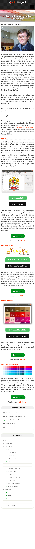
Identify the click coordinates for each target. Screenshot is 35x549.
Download (12, 455)
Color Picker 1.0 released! (12, 420)
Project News (9, 443)
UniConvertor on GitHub (18, 266)
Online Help (12, 480)
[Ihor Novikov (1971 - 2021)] (17, 38)
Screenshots (12, 452)
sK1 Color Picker (7, 300)
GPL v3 (22, 241)
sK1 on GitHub (19, 204)
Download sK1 (19, 198)
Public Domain (22, 402)
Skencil (9, 502)
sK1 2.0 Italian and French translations (15, 416)
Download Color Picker (19, 330)
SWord (9, 492)
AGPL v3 (22, 296)
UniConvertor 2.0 (7, 245)
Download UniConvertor (18, 260)
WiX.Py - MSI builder (13, 486)
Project (19, 2)
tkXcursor (10, 499)
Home (6, 440)
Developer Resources (14, 458)
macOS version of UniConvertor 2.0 (15, 427)
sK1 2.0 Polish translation (12, 413)
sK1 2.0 (3, 138)
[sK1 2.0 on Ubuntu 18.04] (17, 181)
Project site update (11, 423)
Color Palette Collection (9, 364)
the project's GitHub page (24, 127)
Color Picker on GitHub (18, 336)
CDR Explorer (11, 495)
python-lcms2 (11, 505)
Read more (19, 236)
